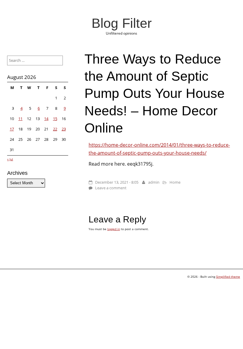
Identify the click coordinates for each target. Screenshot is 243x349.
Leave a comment (111, 187)
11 (20, 118)
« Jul (10, 159)
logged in (113, 229)
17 (12, 129)
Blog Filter (122, 23)
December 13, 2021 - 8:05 (116, 182)
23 (64, 129)
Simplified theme (228, 276)
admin (153, 182)
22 (55, 129)
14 (46, 118)
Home (175, 182)
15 (55, 118)
